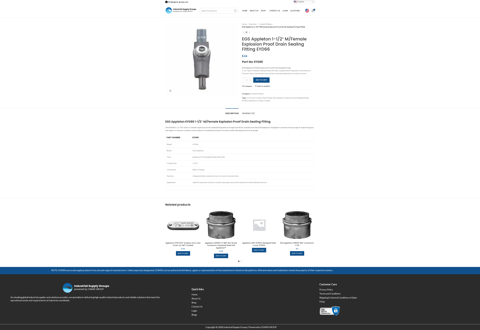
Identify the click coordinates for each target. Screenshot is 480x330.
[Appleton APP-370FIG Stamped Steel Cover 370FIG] (259, 225)
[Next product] (249, 32)
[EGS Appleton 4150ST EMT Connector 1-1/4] (297, 225)
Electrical (252, 24)
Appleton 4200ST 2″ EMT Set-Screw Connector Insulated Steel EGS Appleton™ (221, 245)
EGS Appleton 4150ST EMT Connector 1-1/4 (297, 244)
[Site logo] (181, 10)
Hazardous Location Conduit (259, 100)
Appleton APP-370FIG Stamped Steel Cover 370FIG (259, 244)
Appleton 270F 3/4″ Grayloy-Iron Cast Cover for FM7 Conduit (183, 244)
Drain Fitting (267, 98)
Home (244, 24)
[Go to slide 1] (238, 261)
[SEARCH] (235, 11)
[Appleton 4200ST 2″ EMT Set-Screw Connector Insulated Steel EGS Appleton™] (221, 225)
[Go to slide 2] (241, 261)
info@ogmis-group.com (178, 2)
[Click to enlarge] (170, 91)
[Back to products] (246, 32)
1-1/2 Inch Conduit (254, 98)
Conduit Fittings (265, 24)
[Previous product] (243, 32)
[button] (183, 253)
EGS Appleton (278, 98)
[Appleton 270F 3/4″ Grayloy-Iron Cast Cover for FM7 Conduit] (183, 225)
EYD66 (244, 100)
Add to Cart (261, 80)
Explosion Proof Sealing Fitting (297, 98)
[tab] (232, 112)
